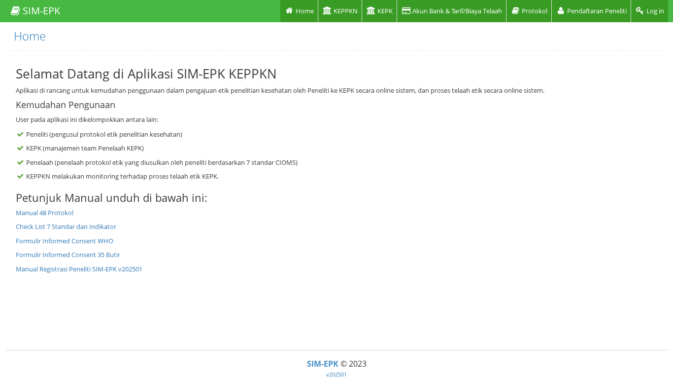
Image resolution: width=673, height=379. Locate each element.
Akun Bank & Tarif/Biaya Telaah (456, 10)
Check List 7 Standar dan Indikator (66, 226)
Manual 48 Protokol (44, 212)
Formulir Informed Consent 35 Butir (68, 254)
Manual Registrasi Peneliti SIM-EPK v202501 (79, 269)
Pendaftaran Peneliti (596, 10)
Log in (654, 10)
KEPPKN (345, 10)
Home (304, 10)
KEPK (384, 10)
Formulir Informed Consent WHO (64, 240)
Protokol (533, 10)
